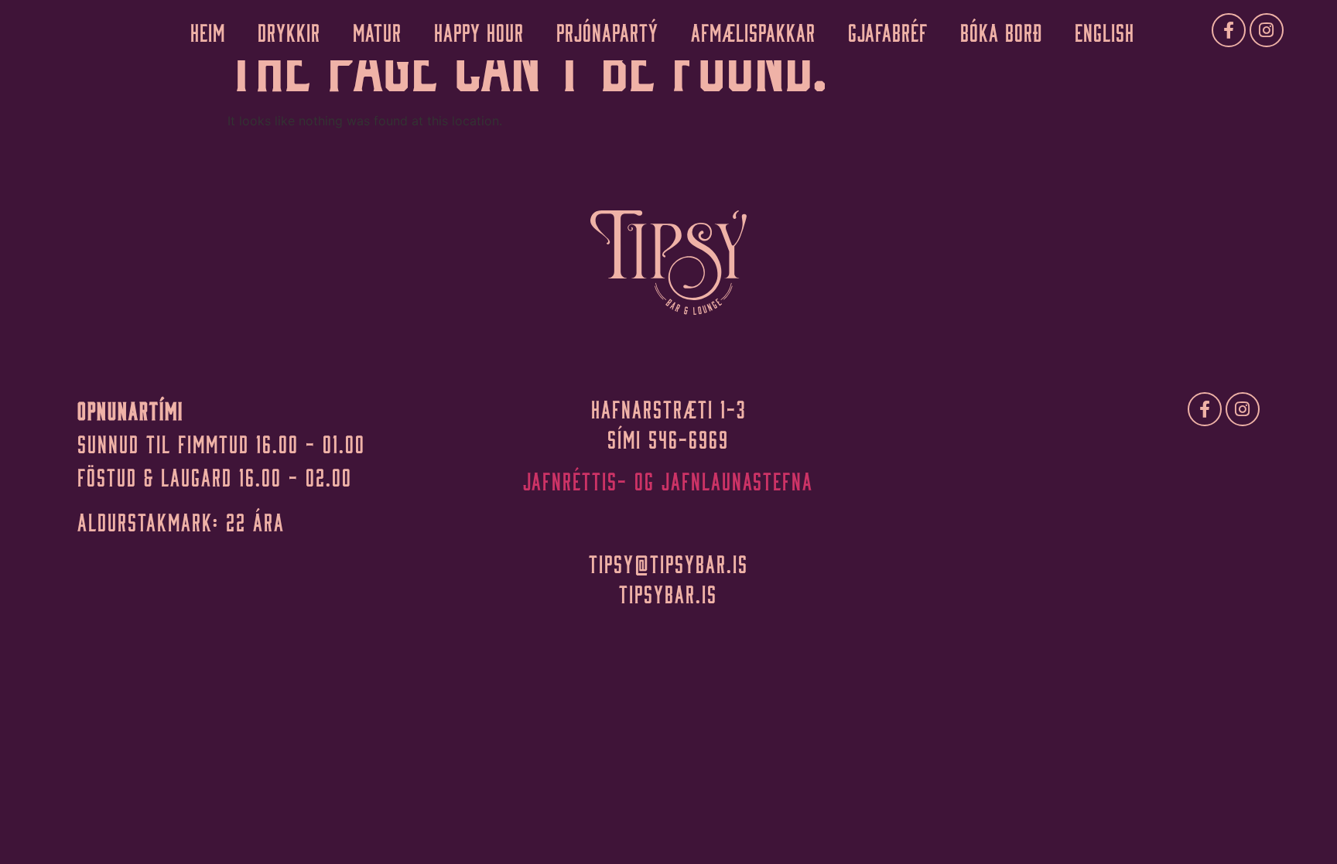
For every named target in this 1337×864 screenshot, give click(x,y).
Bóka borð (1001, 30)
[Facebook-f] (1229, 30)
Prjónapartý (607, 30)
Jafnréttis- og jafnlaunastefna (668, 479)
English (1104, 30)
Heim (207, 30)
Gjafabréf (888, 30)
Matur (377, 30)
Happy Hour (479, 30)
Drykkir (289, 30)
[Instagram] (1267, 30)
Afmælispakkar (753, 30)
